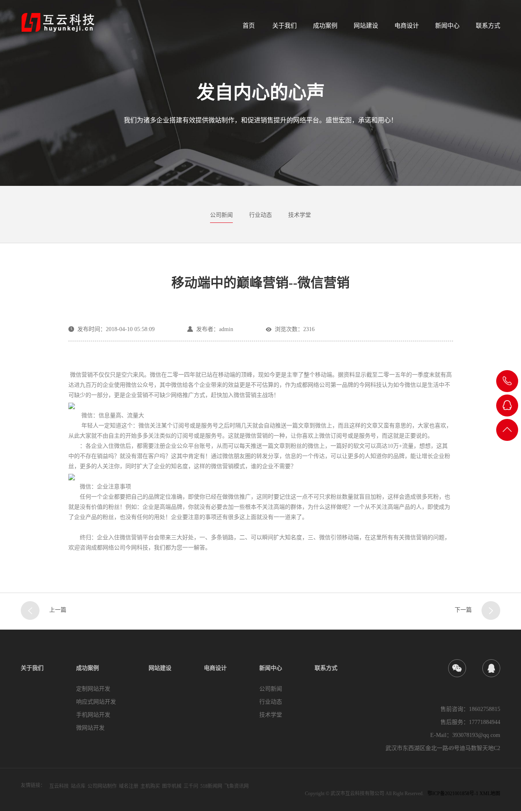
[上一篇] (30, 610)
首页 (249, 25)
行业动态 (260, 215)
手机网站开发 (93, 715)
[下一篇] (491, 610)
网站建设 (366, 25)
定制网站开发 (93, 689)
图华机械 (172, 786)
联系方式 (488, 25)
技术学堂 (299, 215)
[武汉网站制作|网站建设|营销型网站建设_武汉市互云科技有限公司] (58, 21)
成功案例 (325, 25)
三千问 (191, 786)
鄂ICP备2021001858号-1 (452, 793)
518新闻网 (211, 786)
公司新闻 (221, 215)
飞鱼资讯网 (236, 786)
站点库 (78, 786)
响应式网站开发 (96, 702)
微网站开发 (90, 728)
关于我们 (284, 25)
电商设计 (406, 25)
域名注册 (128, 786)
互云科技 (59, 786)
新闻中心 (447, 25)
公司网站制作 (102, 786)
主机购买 (150, 786)
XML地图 (489, 793)
